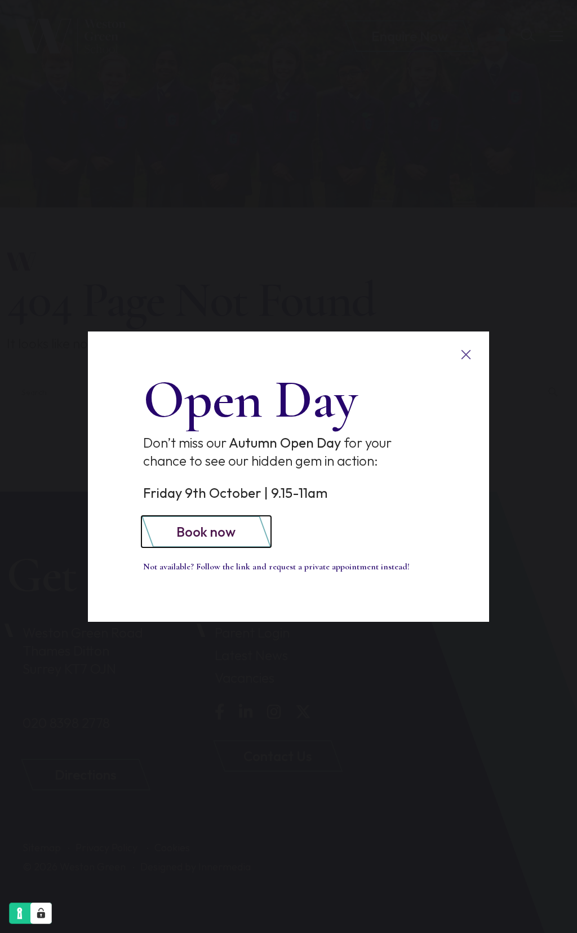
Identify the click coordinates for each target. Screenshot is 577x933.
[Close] (466, 355)
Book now (206, 531)
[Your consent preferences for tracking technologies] (41, 913)
